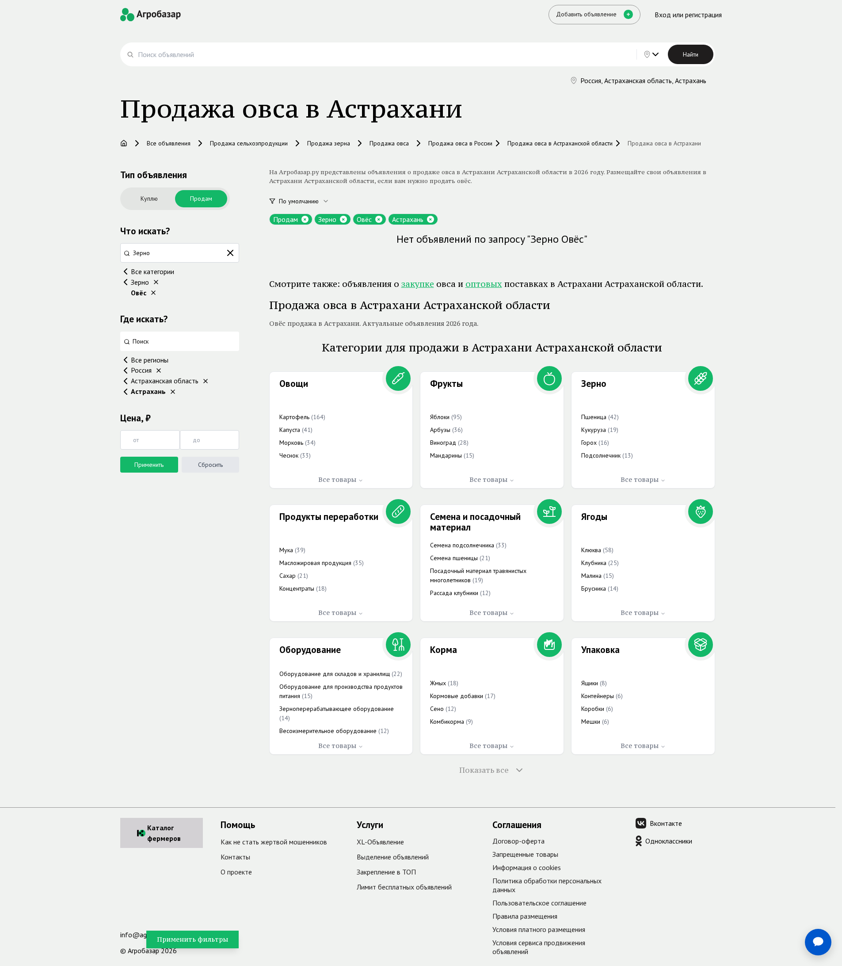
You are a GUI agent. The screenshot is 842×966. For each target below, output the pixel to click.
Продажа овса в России (460, 143)
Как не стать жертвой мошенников (274, 841)
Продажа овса (389, 143)
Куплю (149, 198)
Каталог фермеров (164, 833)
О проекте (236, 871)
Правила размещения (524, 916)
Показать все (484, 770)
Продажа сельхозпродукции (249, 143)
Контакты (235, 856)
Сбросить (210, 465)
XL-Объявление (380, 841)
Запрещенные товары (525, 854)
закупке (417, 284)
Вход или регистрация (688, 14)
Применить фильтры (192, 939)
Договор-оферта (518, 840)
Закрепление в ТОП (386, 871)
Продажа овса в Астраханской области (560, 143)
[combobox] (309, 201)
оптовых (483, 284)
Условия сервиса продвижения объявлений (538, 947)
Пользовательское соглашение (539, 902)
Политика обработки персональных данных (547, 885)
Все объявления (168, 143)
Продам (201, 198)
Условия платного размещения (538, 929)
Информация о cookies (526, 867)
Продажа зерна (328, 143)
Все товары (337, 479)
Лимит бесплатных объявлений (404, 886)
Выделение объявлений (393, 856)
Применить (149, 465)
